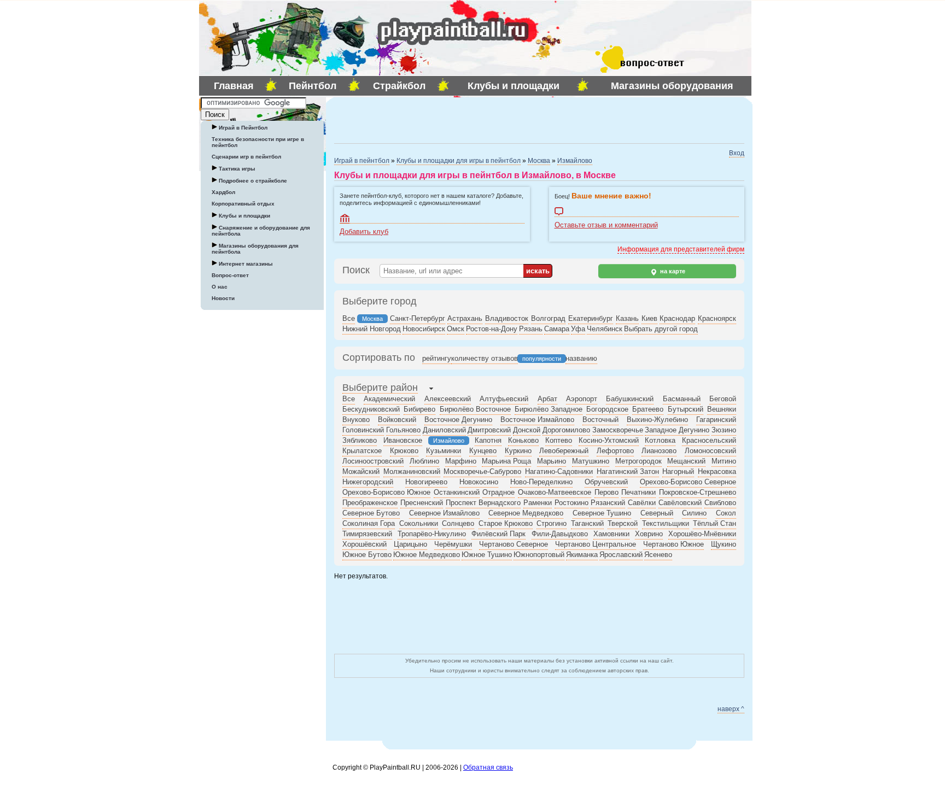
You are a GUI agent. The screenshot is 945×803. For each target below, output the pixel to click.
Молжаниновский (411, 471)
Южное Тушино (487, 554)
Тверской (623, 523)
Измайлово (574, 161)
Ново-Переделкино (541, 482)
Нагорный (678, 471)
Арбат (547, 399)
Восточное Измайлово (537, 419)
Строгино (551, 523)
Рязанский (608, 503)
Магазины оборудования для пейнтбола (255, 249)
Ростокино (571, 503)
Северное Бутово (371, 513)
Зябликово (359, 440)
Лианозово (658, 451)
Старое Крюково (506, 523)
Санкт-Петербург (417, 318)
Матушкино (590, 461)
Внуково (356, 419)
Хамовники (611, 534)
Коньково (523, 440)
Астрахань (464, 318)
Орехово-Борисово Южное (386, 492)
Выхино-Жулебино (657, 419)
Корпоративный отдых (243, 204)
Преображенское (370, 503)
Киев (649, 318)
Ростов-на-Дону (491, 329)
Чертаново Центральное (595, 544)
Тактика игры (236, 169)
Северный (656, 513)
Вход (736, 153)
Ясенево (658, 554)
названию (581, 358)
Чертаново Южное (673, 544)
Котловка (660, 440)
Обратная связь (488, 767)
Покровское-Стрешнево (697, 492)
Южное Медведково (426, 554)
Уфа (578, 329)
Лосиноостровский (373, 461)
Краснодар (677, 318)
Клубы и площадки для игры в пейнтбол (458, 161)
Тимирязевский (367, 534)
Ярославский (621, 554)
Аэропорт (581, 399)
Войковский (397, 419)
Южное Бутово (367, 554)
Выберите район (380, 387)
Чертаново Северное (513, 544)
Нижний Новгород (371, 329)
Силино (694, 513)
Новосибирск (423, 329)
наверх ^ (731, 709)
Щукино (723, 544)
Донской (526, 430)
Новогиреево (426, 482)
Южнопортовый (539, 554)
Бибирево (419, 409)
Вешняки (721, 409)
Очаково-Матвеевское (554, 492)
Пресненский (421, 503)
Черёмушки (453, 544)
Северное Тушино (602, 513)
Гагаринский (716, 419)
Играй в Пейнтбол (242, 128)
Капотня (488, 440)
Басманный (682, 399)
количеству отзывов (484, 358)
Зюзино (723, 430)
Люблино (424, 461)
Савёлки (642, 503)
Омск (455, 329)
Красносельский (709, 440)
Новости (223, 298)
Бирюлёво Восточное (475, 409)
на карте (671, 271)
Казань (627, 318)
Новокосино (478, 482)
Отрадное (498, 492)
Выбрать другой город (661, 329)
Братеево (647, 409)
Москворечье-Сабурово (482, 471)
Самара (556, 329)
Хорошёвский (364, 544)
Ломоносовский (710, 451)
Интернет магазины (245, 264)
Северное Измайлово (444, 513)
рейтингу (436, 358)
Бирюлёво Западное (548, 409)
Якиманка (582, 554)
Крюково (404, 451)
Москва (539, 161)
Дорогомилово (566, 430)
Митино (723, 461)
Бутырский (685, 409)
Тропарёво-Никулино (432, 534)
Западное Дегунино (677, 430)
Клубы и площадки (243, 216)
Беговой (722, 399)
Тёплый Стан (714, 523)
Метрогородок (638, 461)
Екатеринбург (590, 318)
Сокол (726, 513)
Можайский (361, 471)
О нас (220, 287)
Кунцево (483, 451)
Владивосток (506, 318)
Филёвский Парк (498, 534)
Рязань (530, 329)
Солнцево (458, 523)
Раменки (537, 503)
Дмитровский (489, 430)
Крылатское (362, 451)
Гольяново (403, 430)
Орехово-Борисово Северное (688, 482)
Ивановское (402, 440)
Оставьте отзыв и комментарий (647, 212)
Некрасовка (717, 471)
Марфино (460, 461)
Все (348, 318)
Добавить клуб (432, 219)
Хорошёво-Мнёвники (702, 534)
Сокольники (418, 523)
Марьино (551, 461)
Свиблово (720, 503)
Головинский (363, 430)
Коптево (558, 440)
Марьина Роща (506, 461)
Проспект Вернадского (483, 503)
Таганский (587, 523)
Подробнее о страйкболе (252, 181)
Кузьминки (443, 451)
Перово (606, 492)
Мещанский (686, 461)
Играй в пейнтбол (361, 161)
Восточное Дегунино (458, 419)
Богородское (607, 409)
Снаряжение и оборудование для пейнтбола (261, 231)
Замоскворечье (617, 430)
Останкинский (457, 492)
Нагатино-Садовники (559, 471)
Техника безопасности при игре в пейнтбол (258, 142)
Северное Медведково (525, 513)
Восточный (600, 419)
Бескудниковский (371, 409)
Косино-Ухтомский (609, 440)
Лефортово (615, 451)
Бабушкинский (630, 399)
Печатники (638, 492)
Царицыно (410, 544)
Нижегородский (367, 482)
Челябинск (604, 329)
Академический (389, 399)
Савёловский (680, 503)
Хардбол (223, 192)
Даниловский (444, 430)
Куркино (518, 451)
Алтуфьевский (504, 399)
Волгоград (548, 318)
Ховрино (649, 534)
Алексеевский (447, 399)
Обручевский (606, 482)
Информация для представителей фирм (680, 249)
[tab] (380, 388)
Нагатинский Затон (628, 471)
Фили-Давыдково (560, 534)
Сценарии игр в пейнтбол (246, 157)
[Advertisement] (462, 119)
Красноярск (717, 318)
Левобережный (563, 451)
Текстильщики (665, 523)
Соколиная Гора (368, 523)
